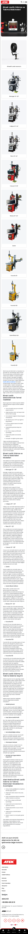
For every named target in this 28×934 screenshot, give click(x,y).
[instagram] (14, 920)
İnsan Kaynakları (6, 883)
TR (16, 925)
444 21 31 (5, 899)
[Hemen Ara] (14, 929)
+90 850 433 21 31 (8, 902)
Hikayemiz (4, 885)
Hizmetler (4, 869)
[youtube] (22, 920)
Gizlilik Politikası (6, 874)
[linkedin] (18, 920)
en (23, 2)
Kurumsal (4, 880)
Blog (3, 888)
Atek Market (5, 867)
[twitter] (9, 920)
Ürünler (3, 872)
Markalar (4, 878)
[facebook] (5, 920)
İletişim (4, 891)
